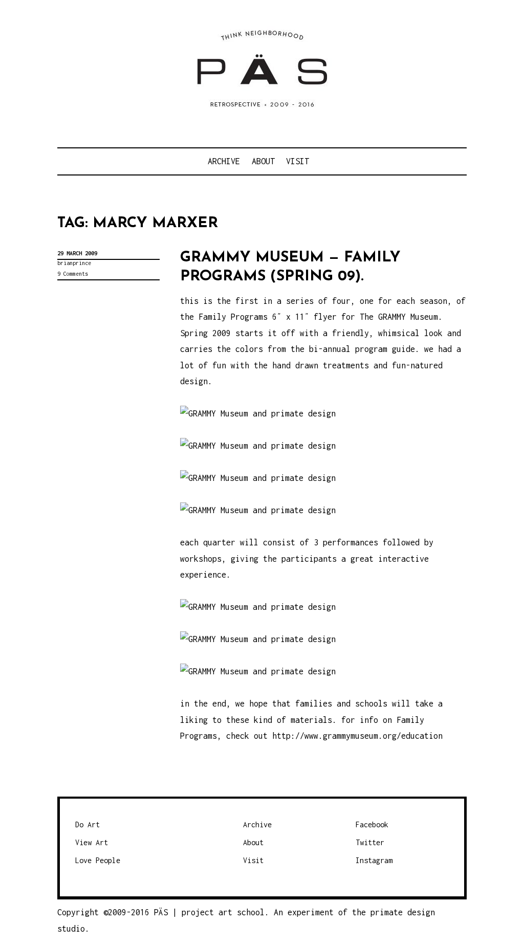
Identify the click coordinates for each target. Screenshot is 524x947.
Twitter (370, 842)
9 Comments (72, 274)
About (263, 161)
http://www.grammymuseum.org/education (357, 735)
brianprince (74, 263)
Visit (297, 161)
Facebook (372, 824)
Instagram (374, 860)
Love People (97, 860)
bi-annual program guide (362, 349)
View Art (91, 842)
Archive (224, 161)
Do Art (87, 824)
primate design (402, 912)
